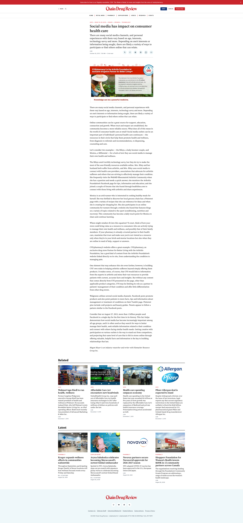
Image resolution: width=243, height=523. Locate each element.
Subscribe (179, 9)
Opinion (117, 22)
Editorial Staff (101, 511)
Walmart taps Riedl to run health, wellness (71, 391)
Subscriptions (139, 511)
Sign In (170, 9)
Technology (126, 22)
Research (142, 15)
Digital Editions (128, 511)
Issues (110, 22)
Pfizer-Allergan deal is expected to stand (166, 391)
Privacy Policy (150, 511)
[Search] (65, 9)
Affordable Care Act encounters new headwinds (105, 391)
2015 (91, 22)
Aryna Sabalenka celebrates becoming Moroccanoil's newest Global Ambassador (105, 460)
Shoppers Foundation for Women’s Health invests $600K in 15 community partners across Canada (168, 461)
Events (151, 15)
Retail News (100, 15)
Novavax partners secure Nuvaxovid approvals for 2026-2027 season (135, 460)
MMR (163, 9)
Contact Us (92, 511)
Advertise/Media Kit (114, 511)
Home (91, 15)
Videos (133, 15)
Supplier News (123, 15)
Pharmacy (111, 15)
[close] (240, 2)
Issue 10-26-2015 (100, 22)
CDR (91, 51)
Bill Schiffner (63, 475)
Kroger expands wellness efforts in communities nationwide (71, 460)
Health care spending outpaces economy (134, 391)
